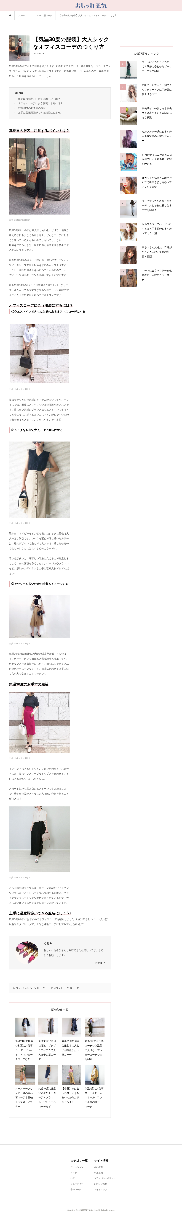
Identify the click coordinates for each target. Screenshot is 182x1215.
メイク (74, 1173)
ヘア (73, 1178)
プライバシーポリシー (105, 1178)
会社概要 (98, 1167)
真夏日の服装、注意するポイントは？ (39, 98)
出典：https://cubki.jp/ (19, 220)
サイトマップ (100, 1189)
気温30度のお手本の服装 (32, 108)
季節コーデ (76, 1189)
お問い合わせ (100, 1184)
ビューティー (77, 1184)
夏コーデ (74, 988)
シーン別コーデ (37, 988)
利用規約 (98, 1173)
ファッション (22, 988)
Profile (98, 962)
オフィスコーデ (61, 988)
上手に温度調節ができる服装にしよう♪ (39, 112)
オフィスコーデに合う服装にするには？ (40, 103)
